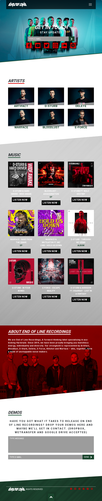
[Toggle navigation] (90, 4)
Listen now (20, 199)
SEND (87, 457)
